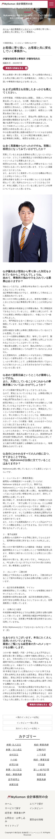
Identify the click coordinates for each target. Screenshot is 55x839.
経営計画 (13, 764)
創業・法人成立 (14, 749)
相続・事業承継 (14, 774)
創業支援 (13, 784)
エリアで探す (36, 804)
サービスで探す (13, 808)
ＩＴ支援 (41, 754)
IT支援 (41, 764)
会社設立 (13, 754)
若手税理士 (13, 779)
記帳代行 (41, 749)
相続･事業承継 (41, 745)
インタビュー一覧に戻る (27, 723)
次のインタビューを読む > (27, 728)
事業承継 (41, 779)
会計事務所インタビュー (21, 29)
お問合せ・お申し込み (15, 819)
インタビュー (36, 808)
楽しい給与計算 (41, 769)
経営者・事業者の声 (15, 813)
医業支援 (41, 774)
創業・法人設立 (14, 769)
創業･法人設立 (13, 745)
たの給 (13, 760)
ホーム (6, 29)
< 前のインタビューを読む (27, 717)
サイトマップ (11, 825)
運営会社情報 (36, 819)
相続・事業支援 (41, 760)
